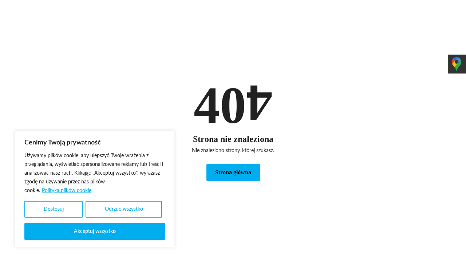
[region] (95, 189)
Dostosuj (54, 209)
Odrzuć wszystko (124, 209)
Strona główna (233, 172)
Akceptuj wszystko (95, 231)
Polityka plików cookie (66, 190)
